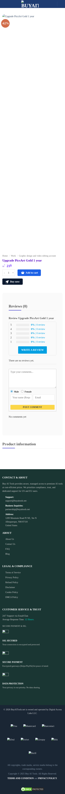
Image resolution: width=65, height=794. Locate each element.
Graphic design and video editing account (37, 256)
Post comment (32, 407)
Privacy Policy (11, 577)
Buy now (14, 281)
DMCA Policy (11, 597)
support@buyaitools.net (16, 500)
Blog (7, 554)
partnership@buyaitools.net (17, 509)
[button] (4, 4)
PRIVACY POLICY (47, 778)
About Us (9, 539)
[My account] (61, 3)
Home (5, 256)
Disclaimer (10, 587)
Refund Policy (11, 582)
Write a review (32, 350)
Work (13, 256)
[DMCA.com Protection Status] (32, 789)
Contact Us (10, 544)
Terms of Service (13, 572)
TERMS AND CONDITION (20, 778)
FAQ (7, 549)
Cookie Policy (11, 592)
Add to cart (32, 272)
